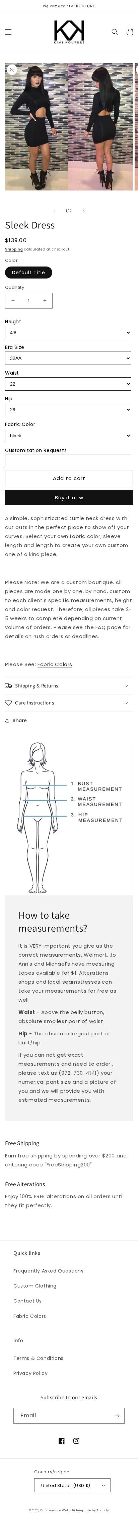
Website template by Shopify (85, 1510)
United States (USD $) (65, 1485)
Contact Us (27, 1301)
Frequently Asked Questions (48, 1270)
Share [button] (20, 720)
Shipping (14, 249)
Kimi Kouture (50, 1510)
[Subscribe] (117, 1416)
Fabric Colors (55, 664)
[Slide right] (83, 211)
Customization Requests (36, 450)
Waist (12, 373)
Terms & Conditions (38, 1358)
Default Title (28, 272)
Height (13, 321)
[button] (8, 32)
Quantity (14, 287)
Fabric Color (20, 424)
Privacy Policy (30, 1373)
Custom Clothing (35, 1286)
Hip (9, 398)
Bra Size (14, 347)
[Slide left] (54, 211)
